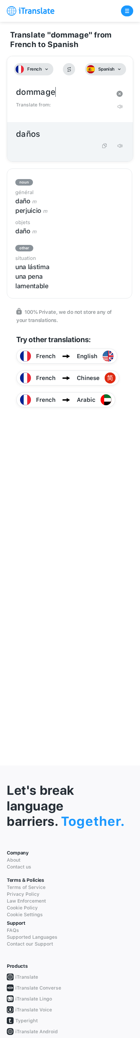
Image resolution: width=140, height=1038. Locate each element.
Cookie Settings (25, 914)
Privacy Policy (23, 894)
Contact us (19, 866)
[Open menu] (127, 10)
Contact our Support (30, 944)
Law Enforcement (26, 901)
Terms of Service (26, 887)
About (13, 860)
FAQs (13, 930)
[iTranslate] (30, 11)
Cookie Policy (22, 907)
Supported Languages (32, 937)
